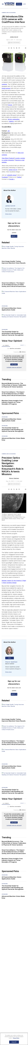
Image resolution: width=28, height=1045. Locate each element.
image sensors (6, 88)
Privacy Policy (16, 1038)
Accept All (14, 1042)
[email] (19, 48)
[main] (14, 1039)
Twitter (19, 177)
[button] (3, 4)
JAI (9, 131)
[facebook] (9, 48)
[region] (14, 349)
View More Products (8, 158)
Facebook (5, 177)
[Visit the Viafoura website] (22, 352)
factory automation (13, 119)
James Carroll (14, 37)
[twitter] (14, 48)
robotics (11, 121)
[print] (25, 48)
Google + (12, 179)
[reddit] (16, 48)
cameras (4, 84)
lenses (10, 105)
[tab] (6, 345)
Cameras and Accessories (9, 12)
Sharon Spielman (14, 478)
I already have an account (14, 367)
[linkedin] (11, 48)
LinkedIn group (11, 175)
